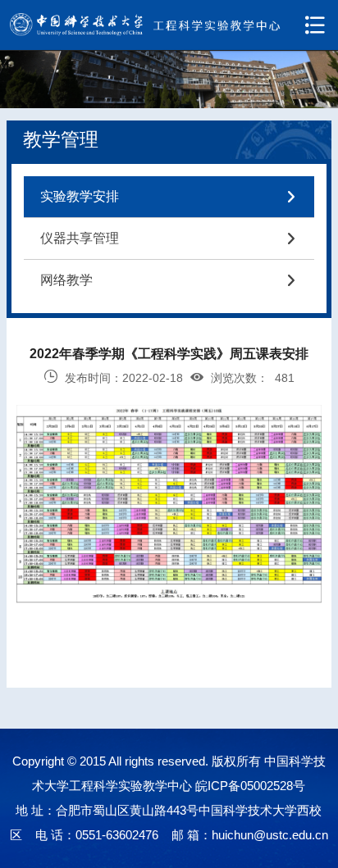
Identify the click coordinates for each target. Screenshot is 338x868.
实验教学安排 (169, 196)
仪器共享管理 (169, 238)
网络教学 (169, 280)
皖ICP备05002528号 (250, 786)
